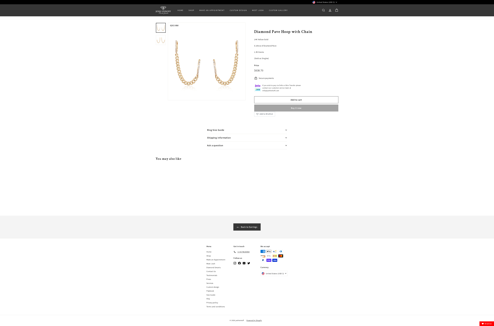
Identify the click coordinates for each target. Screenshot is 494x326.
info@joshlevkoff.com (270, 91)
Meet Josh (258, 10)
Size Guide (210, 295)
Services (209, 283)
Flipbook (210, 291)
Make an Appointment (215, 259)
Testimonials (211, 275)
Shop (191, 10)
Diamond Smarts (213, 267)
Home (180, 10)
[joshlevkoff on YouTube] (244, 263)
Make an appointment (211, 10)
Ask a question (215, 145)
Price (256, 65)
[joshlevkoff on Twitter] (248, 263)
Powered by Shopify (254, 320)
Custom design (212, 287)
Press (208, 279)
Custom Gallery (278, 10)
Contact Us (211, 271)
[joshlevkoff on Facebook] (239, 263)
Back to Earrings (248, 227)
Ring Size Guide (215, 129)
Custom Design (238, 10)
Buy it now (296, 108)
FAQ (208, 299)
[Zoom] (206, 61)
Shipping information (219, 137)
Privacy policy (212, 302)
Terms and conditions (215, 306)
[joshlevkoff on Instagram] (234, 263)
